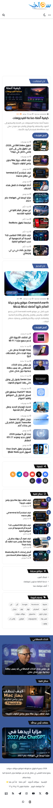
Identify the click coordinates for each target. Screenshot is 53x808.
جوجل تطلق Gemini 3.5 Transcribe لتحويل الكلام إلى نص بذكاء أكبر (18, 422)
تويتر (28, 609)
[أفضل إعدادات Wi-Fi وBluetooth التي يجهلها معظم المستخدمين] (41, 556)
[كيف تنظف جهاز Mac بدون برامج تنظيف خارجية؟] (41, 160)
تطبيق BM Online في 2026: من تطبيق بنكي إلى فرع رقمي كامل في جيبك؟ (18, 148)
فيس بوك (44, 618)
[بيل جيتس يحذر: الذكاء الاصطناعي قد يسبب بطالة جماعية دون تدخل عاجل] (41, 365)
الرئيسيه (44, 782)
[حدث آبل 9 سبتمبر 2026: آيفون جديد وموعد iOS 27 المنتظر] (41, 434)
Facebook (35, 604)
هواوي (21, 618)
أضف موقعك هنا (40, 586)
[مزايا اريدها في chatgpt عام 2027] (41, 198)
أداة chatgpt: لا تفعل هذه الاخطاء (18, 186)
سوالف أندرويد (33, 782)
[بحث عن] (3, 15)
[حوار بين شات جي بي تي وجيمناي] (41, 250)
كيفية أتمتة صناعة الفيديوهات (31, 117)
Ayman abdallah (40, 114)
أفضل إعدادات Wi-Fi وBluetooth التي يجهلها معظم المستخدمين (18, 553)
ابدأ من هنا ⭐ (11, 782)
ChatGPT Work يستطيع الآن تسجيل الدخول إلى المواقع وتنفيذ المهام (18, 395)
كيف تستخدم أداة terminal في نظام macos (18, 174)
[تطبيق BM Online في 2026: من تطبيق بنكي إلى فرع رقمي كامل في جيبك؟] (41, 145)
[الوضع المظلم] (44, 15)
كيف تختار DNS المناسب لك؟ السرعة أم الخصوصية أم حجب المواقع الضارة (18, 238)
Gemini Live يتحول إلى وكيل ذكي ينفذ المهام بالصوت (18, 381)
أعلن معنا (22, 782)
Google (24, 604)
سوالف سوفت (20, 614)
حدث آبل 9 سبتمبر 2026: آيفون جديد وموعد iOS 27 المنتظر (19, 437)
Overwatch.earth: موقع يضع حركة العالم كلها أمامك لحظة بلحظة (28, 304)
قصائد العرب (42, 577)
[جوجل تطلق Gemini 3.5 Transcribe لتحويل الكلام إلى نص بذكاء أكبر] (41, 419)
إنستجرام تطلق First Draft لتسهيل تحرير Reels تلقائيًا (18, 450)
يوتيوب (45, 623)
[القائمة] (49, 15)
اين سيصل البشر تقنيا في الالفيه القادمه (20, 211)
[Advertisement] (26, 46)
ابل (11, 604)
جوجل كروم (43, 614)
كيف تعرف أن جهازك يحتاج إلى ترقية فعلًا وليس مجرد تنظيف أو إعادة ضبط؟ (18, 541)
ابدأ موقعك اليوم (37, 786)
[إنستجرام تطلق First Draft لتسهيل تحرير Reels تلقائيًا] (41, 449)
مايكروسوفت (32, 618)
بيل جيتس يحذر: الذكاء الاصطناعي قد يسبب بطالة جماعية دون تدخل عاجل (19, 367)
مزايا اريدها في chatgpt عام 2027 (18, 199)
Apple (45, 604)
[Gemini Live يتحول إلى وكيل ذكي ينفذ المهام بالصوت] (41, 379)
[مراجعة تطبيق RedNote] (41, 223)
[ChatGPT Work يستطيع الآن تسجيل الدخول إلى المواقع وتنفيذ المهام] (41, 392)
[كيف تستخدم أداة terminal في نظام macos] (41, 173)
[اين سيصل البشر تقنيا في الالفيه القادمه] (41, 210)
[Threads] (39, 481)
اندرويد (45, 609)
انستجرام (36, 609)
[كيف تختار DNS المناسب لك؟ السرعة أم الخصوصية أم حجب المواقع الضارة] (41, 235)
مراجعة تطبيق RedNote (20, 223)
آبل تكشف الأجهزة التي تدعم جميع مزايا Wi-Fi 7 (20, 339)
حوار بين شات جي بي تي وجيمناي (20, 251)
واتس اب (12, 618)
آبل (17, 604)
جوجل (15, 609)
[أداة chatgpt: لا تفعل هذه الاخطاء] (41, 185)
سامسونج (32, 614)
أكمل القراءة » (40, 135)
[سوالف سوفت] (39, 6)
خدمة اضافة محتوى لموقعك (35, 581)
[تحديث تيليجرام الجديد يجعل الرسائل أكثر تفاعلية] (41, 407)
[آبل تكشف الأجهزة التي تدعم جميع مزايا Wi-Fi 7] (41, 337)
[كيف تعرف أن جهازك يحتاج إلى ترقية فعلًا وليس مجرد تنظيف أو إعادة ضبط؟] (41, 542)
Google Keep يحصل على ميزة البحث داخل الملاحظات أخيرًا (18, 353)
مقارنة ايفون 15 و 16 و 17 (19, 786)
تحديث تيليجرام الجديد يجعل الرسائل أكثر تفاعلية (18, 408)
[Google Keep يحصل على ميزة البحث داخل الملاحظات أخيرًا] (41, 350)
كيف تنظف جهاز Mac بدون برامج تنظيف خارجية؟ (18, 161)
